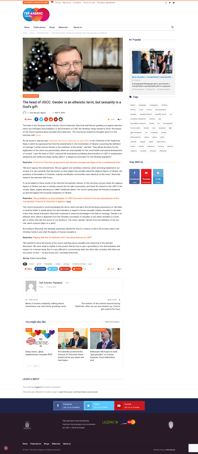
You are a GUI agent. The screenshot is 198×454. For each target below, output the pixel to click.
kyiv (154, 128)
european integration (138, 119)
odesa (146, 137)
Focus (120, 90)
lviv (146, 133)
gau (159, 119)
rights (151, 142)
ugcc (90, 264)
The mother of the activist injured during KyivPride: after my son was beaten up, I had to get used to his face (97, 306)
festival (152, 119)
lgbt (170, 128)
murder (163, 133)
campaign (142, 105)
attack (132, 105)
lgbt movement (136, 133)
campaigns (154, 105)
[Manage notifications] (6, 448)
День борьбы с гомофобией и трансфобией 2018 (152, 77)
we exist (143, 151)
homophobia (48, 264)
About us (67, 2)
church (31, 264)
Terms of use (89, 2)
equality (133, 114)
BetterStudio (170, 450)
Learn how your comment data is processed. (78, 392)
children (164, 105)
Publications (40, 27)
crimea (149, 110)
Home (58, 2)
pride (162, 137)
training (161, 146)
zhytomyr (162, 151)
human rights (135, 128)
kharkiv (146, 128)
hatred (151, 123)
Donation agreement (106, 2)
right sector (161, 142)
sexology (66, 264)
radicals (133, 142)
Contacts (77, 2)
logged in (39, 387)
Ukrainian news (31, 96)
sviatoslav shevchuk (78, 264)
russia (132, 146)
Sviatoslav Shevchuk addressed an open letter (69, 140)
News (27, 27)
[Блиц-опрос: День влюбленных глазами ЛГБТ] (40, 338)
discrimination (160, 110)
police (154, 137)
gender (39, 264)
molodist (154, 133)
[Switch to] (52, 2)
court (141, 110)
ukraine (170, 146)
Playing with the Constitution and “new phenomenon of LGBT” (62, 237)
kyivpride (162, 128)
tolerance (150, 146)
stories (141, 146)
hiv (159, 123)
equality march (160, 114)
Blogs (52, 27)
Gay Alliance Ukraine (138, 123)
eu (171, 114)
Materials (63, 27)
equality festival (146, 114)
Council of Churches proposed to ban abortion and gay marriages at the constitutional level (76, 162)
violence (133, 151)
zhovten (153, 151)
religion (57, 264)
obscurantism (135, 137)
